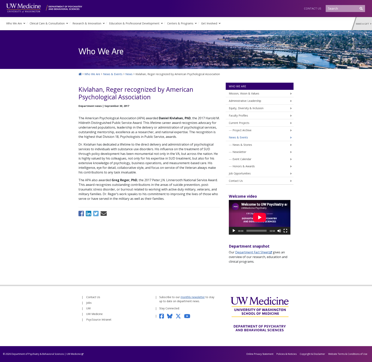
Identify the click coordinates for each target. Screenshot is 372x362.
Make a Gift (363, 23)
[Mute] (279, 231)
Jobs (89, 303)
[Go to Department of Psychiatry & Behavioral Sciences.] (80, 74)
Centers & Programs (180, 23)
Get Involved (209, 23)
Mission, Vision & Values (244, 93)
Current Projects (239, 123)
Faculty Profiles (238, 115)
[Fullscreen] (285, 231)
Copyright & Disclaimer (312, 354)
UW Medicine (94, 314)
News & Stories (242, 145)
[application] (259, 217)
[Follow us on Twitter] (180, 316)
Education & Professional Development (134, 23)
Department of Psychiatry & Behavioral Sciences (37, 354)
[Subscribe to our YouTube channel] (188, 316)
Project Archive (241, 130)
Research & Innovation (86, 23)
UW (88, 308)
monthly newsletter (193, 297)
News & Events (238, 137)
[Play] (234, 231)
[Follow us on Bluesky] (171, 316)
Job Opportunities (240, 173)
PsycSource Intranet (98, 319)
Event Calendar (241, 159)
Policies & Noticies (286, 354)
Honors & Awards (243, 166)
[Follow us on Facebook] (163, 316)
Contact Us (312, 8)
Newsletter (239, 152)
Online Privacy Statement (259, 354)
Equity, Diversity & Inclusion (246, 108)
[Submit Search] (361, 8)
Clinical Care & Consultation (47, 23)
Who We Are (14, 23)
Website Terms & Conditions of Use (347, 354)
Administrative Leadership (245, 101)
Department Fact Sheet (252, 252)
